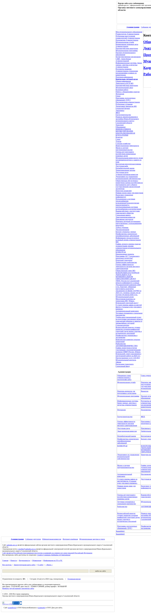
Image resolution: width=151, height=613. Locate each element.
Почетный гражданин (124, 260)
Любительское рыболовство (126, 262)
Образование (121, 127)
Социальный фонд (123, 366)
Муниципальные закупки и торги (92, 539)
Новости (13, 560)
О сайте (40, 565)
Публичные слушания (124, 104)
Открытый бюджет (123, 108)
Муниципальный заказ (124, 87)
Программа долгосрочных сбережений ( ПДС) (126, 99)
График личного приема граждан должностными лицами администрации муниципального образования (128, 247)
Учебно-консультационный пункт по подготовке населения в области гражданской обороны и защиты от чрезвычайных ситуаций (129, 320)
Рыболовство (121, 344)
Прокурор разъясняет (124, 191)
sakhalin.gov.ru (12, 545)
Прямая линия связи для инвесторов (129, 193)
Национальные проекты (125, 254)
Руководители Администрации (127, 34)
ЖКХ (118, 113)
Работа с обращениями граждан (128, 92)
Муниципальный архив (125, 297)
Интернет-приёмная (70, 539)
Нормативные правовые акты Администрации (127, 45)
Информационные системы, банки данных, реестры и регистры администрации (128, 403)
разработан (12, 608)
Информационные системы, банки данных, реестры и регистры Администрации (129, 65)
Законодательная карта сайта (24, 565)
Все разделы (7, 565)
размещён (41, 608)
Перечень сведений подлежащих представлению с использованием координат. (128, 223)
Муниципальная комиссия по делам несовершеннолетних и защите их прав (129, 160)
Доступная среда (122, 172)
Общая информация (123, 81)
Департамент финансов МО (126, 106)
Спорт (118, 139)
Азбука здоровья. (122, 227)
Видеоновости (24, 560)
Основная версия (74, 579)
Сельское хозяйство (123, 143)
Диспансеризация (122, 230)
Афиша (118, 362)
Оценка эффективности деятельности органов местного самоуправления (128, 266)
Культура (119, 137)
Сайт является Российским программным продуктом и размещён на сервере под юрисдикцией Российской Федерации (47, 553)
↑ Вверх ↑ (49, 565)
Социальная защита (123, 215)
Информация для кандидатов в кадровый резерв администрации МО (128, 240)
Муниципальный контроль (126, 360)
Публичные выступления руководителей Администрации (128, 37)
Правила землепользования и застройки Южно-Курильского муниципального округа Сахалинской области (127, 120)
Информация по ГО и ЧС (52, 560)
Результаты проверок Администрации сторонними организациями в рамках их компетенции (127, 72)
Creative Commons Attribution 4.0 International (53, 555)
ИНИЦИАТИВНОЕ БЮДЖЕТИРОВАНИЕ (124, 130)
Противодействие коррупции (127, 48)
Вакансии (144, 391)
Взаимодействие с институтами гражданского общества (128, 212)
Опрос (118, 96)
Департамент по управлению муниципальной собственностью (128, 178)
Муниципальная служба (125, 42)
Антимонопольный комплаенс (127, 311)
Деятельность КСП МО (124, 83)
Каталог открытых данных (126, 232)
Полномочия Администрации (127, 40)
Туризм (118, 141)
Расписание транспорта (125, 364)
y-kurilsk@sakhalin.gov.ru (26, 549)
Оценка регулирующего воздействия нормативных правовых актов (126, 154)
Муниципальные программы (127, 50)
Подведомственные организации (128, 57)
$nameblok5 (120, 534)
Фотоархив (120, 94)
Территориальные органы (125, 170)
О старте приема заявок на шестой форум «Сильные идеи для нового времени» (129, 307)
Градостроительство (123, 115)
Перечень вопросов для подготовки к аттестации (126, 392)
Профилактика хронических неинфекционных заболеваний (127, 235)
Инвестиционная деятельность (127, 146)
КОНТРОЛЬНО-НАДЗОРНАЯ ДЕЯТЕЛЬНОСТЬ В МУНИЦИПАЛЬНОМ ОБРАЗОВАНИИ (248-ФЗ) (127, 276)
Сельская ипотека (122, 325)
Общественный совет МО (125, 271)
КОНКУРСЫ (121, 252)
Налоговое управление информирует (124, 196)
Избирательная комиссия (51, 539)
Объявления (36, 560)
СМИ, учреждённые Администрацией (123, 60)
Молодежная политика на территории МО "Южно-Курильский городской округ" (127, 301)
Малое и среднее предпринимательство (124, 149)
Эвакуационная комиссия (125, 217)
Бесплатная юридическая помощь (128, 164)
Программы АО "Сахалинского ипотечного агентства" (128, 257)
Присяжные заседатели (124, 219)
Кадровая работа (122, 90)
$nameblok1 (120, 531)
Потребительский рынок (125, 168)
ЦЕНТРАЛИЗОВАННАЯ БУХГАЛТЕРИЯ (125, 134)
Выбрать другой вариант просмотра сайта (18, 588)
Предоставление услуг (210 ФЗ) (128, 358)
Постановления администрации (128, 102)
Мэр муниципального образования (129, 32)
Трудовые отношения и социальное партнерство (126, 503)
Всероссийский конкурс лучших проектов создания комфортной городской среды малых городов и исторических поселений (129, 330)
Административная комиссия (127, 174)
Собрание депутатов (33, 539)
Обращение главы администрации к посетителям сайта (124, 377)
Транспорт (120, 125)
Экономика (120, 110)
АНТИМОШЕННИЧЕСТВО (127, 346)
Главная (5, 560)
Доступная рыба (122, 166)
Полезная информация (124, 77)
